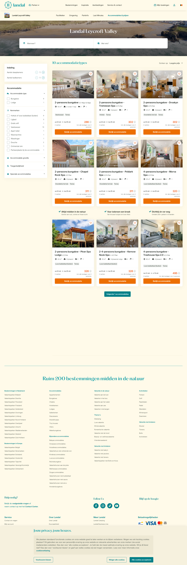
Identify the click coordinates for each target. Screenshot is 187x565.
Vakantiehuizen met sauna (58, 479)
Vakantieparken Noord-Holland (15, 420)
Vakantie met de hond (101, 433)
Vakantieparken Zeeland (12, 434)
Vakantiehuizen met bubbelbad (60, 476)
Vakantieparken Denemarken (14, 451)
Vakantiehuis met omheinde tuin (60, 451)
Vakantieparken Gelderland (13, 409)
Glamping (97, 419)
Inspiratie (85, 5)
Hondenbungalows (55, 487)
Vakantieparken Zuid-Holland (14, 438)
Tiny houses (53, 423)
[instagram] (103, 507)
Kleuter (141, 426)
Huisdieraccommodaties (57, 447)
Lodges (52, 409)
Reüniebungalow (55, 462)
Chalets (52, 402)
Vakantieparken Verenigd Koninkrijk (16, 465)
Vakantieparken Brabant (12, 395)
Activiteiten (143, 437)
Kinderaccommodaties (57, 454)
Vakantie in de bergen (101, 409)
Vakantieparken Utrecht (12, 427)
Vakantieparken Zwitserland (13, 469)
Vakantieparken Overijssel (13, 423)
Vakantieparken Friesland (13, 405)
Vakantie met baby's (101, 450)
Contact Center (31, 506)
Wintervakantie (99, 426)
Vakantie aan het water (102, 402)
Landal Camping (99, 520)
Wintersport (143, 413)
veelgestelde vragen (20, 503)
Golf (140, 398)
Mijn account (9, 524)
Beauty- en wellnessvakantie (104, 437)
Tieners (142, 430)
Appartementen (54, 395)
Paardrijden (143, 402)
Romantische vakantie (102, 430)
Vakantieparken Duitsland (13, 454)
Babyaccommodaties (56, 440)
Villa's (51, 427)
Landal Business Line (101, 524)
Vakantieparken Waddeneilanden (15, 430)
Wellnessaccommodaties (58, 469)
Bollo (141, 433)
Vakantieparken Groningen (13, 413)
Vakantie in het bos (100, 398)
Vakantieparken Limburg (12, 416)
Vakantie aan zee (100, 405)
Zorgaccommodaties (56, 472)
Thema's (97, 415)
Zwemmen (142, 416)
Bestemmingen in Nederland (14, 391)
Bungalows (53, 398)
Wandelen (142, 409)
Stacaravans (53, 416)
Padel (141, 405)
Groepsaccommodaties (57, 444)
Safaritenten (53, 413)
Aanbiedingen (98, 5)
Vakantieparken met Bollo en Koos (106, 461)
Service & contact (114, 5)
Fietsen (141, 395)
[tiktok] (110, 507)
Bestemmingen (72, 5)
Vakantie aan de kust (101, 395)
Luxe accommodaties (56, 458)
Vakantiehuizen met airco (58, 483)
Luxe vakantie (99, 422)
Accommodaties (55, 391)
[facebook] (96, 507)
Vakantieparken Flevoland (13, 402)
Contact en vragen (10, 520)
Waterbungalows (55, 430)
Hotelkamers (53, 405)
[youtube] (116, 507)
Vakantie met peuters (101, 454)
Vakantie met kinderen (102, 446)
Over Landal (53, 520)
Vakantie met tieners (101, 457)
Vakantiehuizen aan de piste (59, 465)
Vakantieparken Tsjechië (12, 462)
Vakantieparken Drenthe (12, 398)
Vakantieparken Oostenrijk (13, 458)
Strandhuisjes (54, 420)
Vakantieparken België (12, 447)
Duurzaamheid (54, 524)
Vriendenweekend (100, 440)
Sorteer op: (163, 63)
